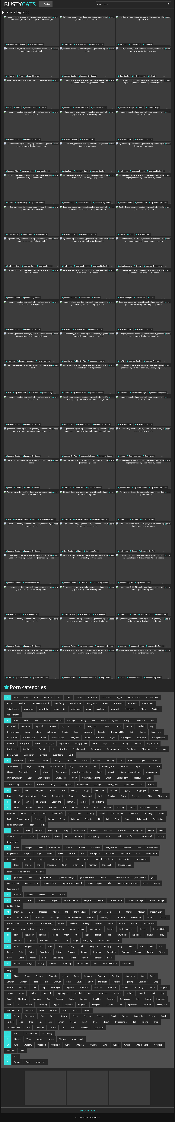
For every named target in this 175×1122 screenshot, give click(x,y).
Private (150, 952)
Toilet (84, 1022)
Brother (78, 726)
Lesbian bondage (156, 900)
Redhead (53, 963)
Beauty (125, 743)
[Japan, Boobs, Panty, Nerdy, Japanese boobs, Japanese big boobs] (31, 474)
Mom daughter (27, 929)
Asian (36, 697)
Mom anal (30, 923)
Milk (118, 912)
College (27, 766)
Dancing (111, 796)
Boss (76, 732)
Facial (132, 807)
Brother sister (29, 737)
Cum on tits (24, 772)
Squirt (152, 976)
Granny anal (79, 830)
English (83, 802)
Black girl (50, 743)
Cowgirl (28, 784)
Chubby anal (151, 772)
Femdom (53, 807)
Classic (10, 772)
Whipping (55, 1045)
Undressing (47, 1033)
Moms (122, 923)
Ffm (64, 807)
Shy (162, 993)
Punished (97, 952)
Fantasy (127, 819)
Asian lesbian (13, 709)
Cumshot (124, 766)
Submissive (125, 999)
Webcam (28, 1045)
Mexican (163, 917)
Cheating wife (108, 766)
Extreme (71, 802)
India (39, 865)
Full (107, 819)
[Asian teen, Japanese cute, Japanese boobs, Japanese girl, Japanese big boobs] (87, 157)
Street (35, 981)
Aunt (68, 697)
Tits (40, 1022)
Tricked (10, 1022)
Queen (138, 266)
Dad (27, 790)
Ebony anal (57, 802)
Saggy (27, 976)
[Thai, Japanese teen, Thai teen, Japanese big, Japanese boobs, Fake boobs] (31, 379)
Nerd (109, 934)
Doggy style (137, 796)
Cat (141, 784)
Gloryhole (122, 830)
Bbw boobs (27, 234)
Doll (100, 796)
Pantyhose (123, 393)
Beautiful (101, 732)
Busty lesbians (57, 737)
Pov (50, 946)
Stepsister (84, 987)
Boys (105, 743)
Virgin (29, 1039)
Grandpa (94, 830)
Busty (20, 4)
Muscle (110, 929)
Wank (67, 1045)
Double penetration (27, 796)
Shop (156, 981)
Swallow (116, 981)
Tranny (125, 1016)
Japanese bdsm (30, 107)
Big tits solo (152, 743)
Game (151, 830)
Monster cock (95, 929)
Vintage (17, 1039)
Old (66, 940)
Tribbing (84, 1027)
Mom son (96, 912)
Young (17, 1062)
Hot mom (95, 847)
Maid (109, 912)
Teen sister (98, 1027)
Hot (82, 853)
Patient (152, 76)
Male (33, 519)
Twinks (164, 1016)
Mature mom (119, 917)
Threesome (29, 1016)
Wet (22, 1050)
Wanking (93, 1045)
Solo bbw (29, 1010)
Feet (86, 807)
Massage (43, 912)
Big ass (115, 720)
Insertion (40, 871)
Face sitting (67, 361)
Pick (81, 946)
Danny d (72, 796)
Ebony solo (41, 802)
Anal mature (147, 703)
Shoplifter (97, 999)
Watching (158, 1045)
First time (11, 813)
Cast (95, 766)
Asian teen (67, 171)
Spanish (141, 993)
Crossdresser (13, 766)
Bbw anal (141, 720)
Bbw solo (25, 726)
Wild (9, 678)
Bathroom (141, 737)
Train (31, 1022)
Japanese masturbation (16, 44)
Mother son (149, 923)
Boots (17, 107)
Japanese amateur (152, 361)
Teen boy (39, 1027)
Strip (43, 987)
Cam (158, 766)
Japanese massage (126, 107)
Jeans (145, 883)
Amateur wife (59, 709)
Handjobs (41, 859)
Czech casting (13, 784)
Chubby (56, 760)
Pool (142, 946)
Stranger (83, 999)
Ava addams (75, 703)
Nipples (55, 934)
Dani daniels (87, 796)
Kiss (52, 894)
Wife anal (80, 1045)
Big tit (121, 361)
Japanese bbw (41, 234)
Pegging (107, 946)
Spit (137, 999)
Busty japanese (139, 76)
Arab (26, 697)
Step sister (143, 981)
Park (44, 957)
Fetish (31, 824)
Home (49, 853)
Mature (56, 912)
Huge (39, 853)
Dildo (63, 790)
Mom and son (80, 912)
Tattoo (52, 1027)
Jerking (157, 883)
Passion (33, 957)
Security (28, 1004)
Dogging (126, 790)
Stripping (96, 1004)
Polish (110, 957)
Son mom (147, 1004)
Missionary (136, 917)
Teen (16, 1016)
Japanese (67, 107)
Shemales (112, 987)
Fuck (9, 819)
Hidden (82, 847)
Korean (17, 894)
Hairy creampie (125, 298)
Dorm (123, 796)
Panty (27, 488)
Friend (102, 813)
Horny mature (141, 859)
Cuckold (44, 760)
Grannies (78, 836)
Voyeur (40, 1039)
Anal (16, 697)
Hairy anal (11, 859)
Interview (92, 865)
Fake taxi (75, 819)
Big (151, 726)
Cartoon (154, 760)
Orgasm (31, 940)
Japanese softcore (87, 456)
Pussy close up (33, 76)
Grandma (108, 830)
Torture (152, 1016)
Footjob (107, 807)
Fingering (148, 813)
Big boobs (67, 44)
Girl (66, 836)
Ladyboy (55, 900)
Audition (155, 709)
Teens (75, 1016)
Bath (132, 732)
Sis (18, 1004)
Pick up (84, 952)
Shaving (117, 993)
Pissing (71, 946)
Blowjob (127, 720)
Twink (113, 1016)
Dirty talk (155, 790)
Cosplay (40, 784)
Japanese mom (45, 877)
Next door (136, 934)
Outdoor (18, 940)
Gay (28, 830)
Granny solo (137, 830)
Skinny (65, 976)
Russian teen (82, 963)
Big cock (65, 726)
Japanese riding (69, 646)
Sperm (148, 999)
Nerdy (36, 488)
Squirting (129, 981)
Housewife (125, 853)
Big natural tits (117, 732)
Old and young (104, 940)
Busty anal (25, 743)
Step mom (130, 976)
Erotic (131, 234)
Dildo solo (162, 796)
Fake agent (142, 819)
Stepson (109, 1004)
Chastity (111, 772)
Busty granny (81, 743)
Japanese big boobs (88, 76)
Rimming (67, 963)
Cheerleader (82, 784)
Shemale (53, 976)
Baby (43, 737)
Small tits (33, 993)
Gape (32, 836)
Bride (37, 743)
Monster (98, 923)
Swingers (23, 987)
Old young (87, 940)
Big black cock (79, 749)
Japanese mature (99, 107)
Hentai (40, 847)
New (87, 934)
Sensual (53, 1010)
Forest (62, 819)
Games (108, 836)
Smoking (116, 976)
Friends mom (23, 819)
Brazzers (88, 732)
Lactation (148, 44)
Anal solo (23, 703)
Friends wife (57, 813)
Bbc (93, 720)
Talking (145, 1022)
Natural (42, 934)
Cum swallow (44, 777)
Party (59, 946)
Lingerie (87, 900)
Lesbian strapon (71, 900)
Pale (21, 952)
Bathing (43, 755)
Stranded (98, 987)
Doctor (52, 790)
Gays (57, 836)
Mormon (11, 929)
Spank (9, 999)
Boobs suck (85, 298)
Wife (16, 1045)
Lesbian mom (116, 900)
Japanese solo (28, 266)
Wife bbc (11, 1050)
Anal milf (115, 709)
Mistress (91, 917)
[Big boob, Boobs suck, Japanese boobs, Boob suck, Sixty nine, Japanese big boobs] (87, 474)
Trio (28, 1027)
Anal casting (130, 709)
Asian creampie (125, 266)
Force (23, 813)
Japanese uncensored (72, 883)
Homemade (54, 847)
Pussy (119, 946)
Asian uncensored (41, 703)
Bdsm (26, 720)
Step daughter (13, 1010)
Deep (44, 796)
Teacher (87, 1016)
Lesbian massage (135, 900)
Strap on (69, 1004)
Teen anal (101, 1016)
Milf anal (150, 917)
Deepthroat (99, 790)
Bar (114, 743)
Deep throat (57, 796)
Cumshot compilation (81, 772)
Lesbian (17, 900)
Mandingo (54, 917)
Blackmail (11, 726)
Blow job (146, 749)
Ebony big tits (98, 802)
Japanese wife (13, 883)
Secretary (102, 976)
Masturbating (46, 923)
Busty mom (12, 737)
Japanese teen (20, 393)
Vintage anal (77, 1039)
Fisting (17, 807)
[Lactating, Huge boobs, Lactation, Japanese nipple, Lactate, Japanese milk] (143, 31)
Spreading (132, 1004)
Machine (73, 923)
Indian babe (107, 865)
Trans (52, 1016)
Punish (21, 957)
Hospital (27, 853)
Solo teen (160, 999)
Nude (77, 934)
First (34, 813)
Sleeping (39, 976)
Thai (9, 393)
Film (117, 819)
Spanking (88, 976)
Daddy (74, 790)
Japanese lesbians (31, 583)
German (39, 830)
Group (65, 830)
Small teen (103, 993)
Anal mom (28, 709)
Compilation (71, 760)
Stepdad (59, 999)
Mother (141, 912)
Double (113, 790)
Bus (36, 720)
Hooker (72, 853)
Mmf (9, 917)
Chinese (96, 760)
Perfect (85, 957)
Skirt (120, 1004)
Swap (152, 987)
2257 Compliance (81, 1118)
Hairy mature (111, 847)
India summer (24, 871)
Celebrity (10, 76)
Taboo (64, 1016)
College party (122, 777)
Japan (9, 488)
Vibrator (62, 1039)
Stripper (55, 1004)
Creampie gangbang (91, 777)
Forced (29, 807)
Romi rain (126, 963)
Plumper (125, 952)
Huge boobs (135, 44)
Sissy (90, 981)
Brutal (27, 732)
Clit (36, 772)
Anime (79, 697)
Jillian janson (140, 877)
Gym (161, 830)
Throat (43, 107)
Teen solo (138, 1016)
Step (143, 976)
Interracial (51, 865)
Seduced (47, 993)
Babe (94, 743)
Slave (9, 107)
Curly (74, 777)
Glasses (10, 836)
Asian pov (84, 583)
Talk (63, 1027)
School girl (139, 987)
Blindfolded (28, 749)
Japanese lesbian (81, 107)
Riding (41, 963)
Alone (143, 709)
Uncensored (31, 1033)
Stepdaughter (62, 993)
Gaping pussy (93, 836)
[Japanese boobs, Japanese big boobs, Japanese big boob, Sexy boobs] (87, 62)
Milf (66, 912)
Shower (57, 981)
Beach (59, 720)
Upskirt (17, 1033)
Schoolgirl (55, 987)
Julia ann (104, 877)
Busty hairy (156, 732)
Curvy (70, 766)
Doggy (86, 790)
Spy (34, 987)
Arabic (105, 703)
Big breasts (64, 743)
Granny (17, 830)
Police (31, 952)
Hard (138, 853)
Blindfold (100, 737)
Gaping (161, 836)
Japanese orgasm (36, 44)
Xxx (15, 1056)
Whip (105, 1045)
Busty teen (92, 726)
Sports (75, 1010)
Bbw (16, 720)
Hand (67, 859)
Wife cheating (142, 1045)
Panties (131, 946)
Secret (87, 1010)
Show (21, 993)
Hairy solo (55, 859)
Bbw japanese (12, 234)
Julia (109, 883)
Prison (121, 678)
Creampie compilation (131, 772)
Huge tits (69, 847)
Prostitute (111, 952)
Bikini (118, 726)
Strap (64, 1010)
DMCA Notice (95, 1118)
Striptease (37, 999)
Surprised (82, 1004)
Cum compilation (14, 777)
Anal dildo (43, 709)
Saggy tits (69, 987)
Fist (157, 807)
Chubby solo (61, 777)
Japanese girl (141, 202)
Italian (64, 865)
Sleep (76, 976)
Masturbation (156, 912)
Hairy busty (124, 859)
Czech (85, 760)
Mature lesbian (13, 923)
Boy (152, 720)
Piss (41, 946)
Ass (59, 697)
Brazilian (138, 743)
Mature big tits (159, 929)
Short (41, 1010)
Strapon (10, 981)
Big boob (67, 488)
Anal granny (92, 703)
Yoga (28, 1062)
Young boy (40, 1062)
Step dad (78, 993)
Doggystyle (141, 790)
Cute (148, 766)
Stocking (111, 999)
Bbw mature (12, 755)
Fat (69, 813)
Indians (28, 865)
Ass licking (101, 709)
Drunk (17, 790)
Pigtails (162, 952)
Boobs (140, 107)
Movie (61, 923)
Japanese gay (26, 171)
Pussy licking (45, 952)
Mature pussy (58, 929)
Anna (88, 709)
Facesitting (145, 807)
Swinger (23, 981)
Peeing (10, 952)
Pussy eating (57, 957)
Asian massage (153, 107)
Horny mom (151, 853)
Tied (21, 1022)
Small (68, 981)
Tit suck (97, 298)
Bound (87, 737)
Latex (29, 900)
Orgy (75, 940)
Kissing (42, 894)
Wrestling (41, 1045)
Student (125, 987)
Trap (156, 1022)
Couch (151, 784)
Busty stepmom (114, 749)
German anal (12, 842)
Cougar (46, 772)
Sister (16, 976)
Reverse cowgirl (110, 963)
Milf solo (134, 923)
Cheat (108, 777)
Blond (38, 732)
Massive (144, 929)
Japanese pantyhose (158, 393)
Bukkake (106, 726)
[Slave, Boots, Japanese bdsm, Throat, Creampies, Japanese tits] (31, 94)
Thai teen (34, 393)
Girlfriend (131, 836)
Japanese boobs (96, 44)
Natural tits (122, 934)
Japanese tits (80, 44)
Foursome (133, 813)
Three (20, 76)
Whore (127, 1045)
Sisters (10, 993)
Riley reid (11, 970)
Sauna (79, 981)
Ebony (17, 802)
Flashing (120, 807)
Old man (44, 940)
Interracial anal (124, 865)
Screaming (42, 1004)
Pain (161, 946)
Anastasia (118, 703)
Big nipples (126, 737)
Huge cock (26, 859)
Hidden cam (152, 847)
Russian (17, 963)
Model (110, 923)
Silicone (134, 519)
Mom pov (18, 912)
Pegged (138, 952)
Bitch (71, 755)
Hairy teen (110, 853)
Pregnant (29, 946)
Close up (40, 766)
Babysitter (51, 732)
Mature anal (22, 917)
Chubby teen (61, 772)
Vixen (51, 1039)
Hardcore (127, 847)
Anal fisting (59, 703)
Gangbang (52, 830)
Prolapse (71, 952)
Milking (86, 923)
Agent (119, 697)
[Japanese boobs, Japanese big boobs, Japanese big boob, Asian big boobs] (31, 126)
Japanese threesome (153, 266)
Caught (142, 760)
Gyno (22, 836)
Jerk (153, 877)
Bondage (71, 720)
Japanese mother (14, 583)
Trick (73, 1027)
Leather (100, 900)
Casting (31, 760)
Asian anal (106, 697)
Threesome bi (121, 1022)
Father (51, 819)
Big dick (63, 749)
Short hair (22, 999)
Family (40, 807)
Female (161, 813)
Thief (95, 1022)
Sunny (90, 993)
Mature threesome (73, 917)
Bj (53, 749)
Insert (9, 871)
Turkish (61, 1022)
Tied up (73, 1022)
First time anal (117, 813)
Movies (43, 929)
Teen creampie (13, 1027)
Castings (97, 784)
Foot (96, 807)
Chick (151, 298)
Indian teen (78, 865)
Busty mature (13, 732)
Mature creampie (127, 929)
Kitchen (29, 894)
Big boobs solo (13, 266)
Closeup (137, 777)
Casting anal (66, 784)
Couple (137, 766)
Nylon (66, 934)
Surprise (163, 987)
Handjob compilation (104, 859)
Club (149, 777)
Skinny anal (162, 1004)
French (75, 807)
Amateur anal (134, 697)
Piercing (72, 957)
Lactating (122, 44)
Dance (10, 796)
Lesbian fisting (13, 906)
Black (103, 720)
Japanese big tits (70, 298)
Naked (150, 934)
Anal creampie (152, 697)
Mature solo (38, 917)
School (10, 987)
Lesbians (41, 900)
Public (16, 946)
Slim (9, 1004)
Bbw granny (29, 755)
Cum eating (129, 784)
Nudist (98, 934)
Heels (60, 853)
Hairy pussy (95, 853)
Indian (17, 865)
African (10, 703)
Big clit (113, 737)
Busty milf (74, 737)
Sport (71, 999)
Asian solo (123, 519)
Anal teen (132, 703)
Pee (152, 946)
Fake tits (88, 819)
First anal (38, 819)
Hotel (139, 847)
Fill (99, 819)
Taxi (50, 1022)
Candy (100, 772)
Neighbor (29, 934)
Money (129, 912)
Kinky (79, 551)
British (53, 726)
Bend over (131, 749)
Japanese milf (13, 889)
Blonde (65, 732)
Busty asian (149, 456)
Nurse (17, 934)
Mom (31, 912)
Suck (153, 993)
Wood (116, 1045)
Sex (48, 999)
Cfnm (130, 760)
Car (120, 760)
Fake (79, 813)
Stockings (102, 981)
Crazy (52, 784)
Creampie (11, 361)
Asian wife (92, 697)
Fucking (90, 813)
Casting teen (112, 784)
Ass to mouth (13, 714)
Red (95, 963)
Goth (119, 836)
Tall (134, 1022)
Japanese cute (81, 171)
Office (56, 940)
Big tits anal (12, 749)
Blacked (141, 726)
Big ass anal (161, 749)
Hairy (16, 847)
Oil (118, 940)
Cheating (110, 760)
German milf (146, 836)
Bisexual (10, 743)
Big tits (47, 720)
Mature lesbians (77, 929)
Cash (30, 777)
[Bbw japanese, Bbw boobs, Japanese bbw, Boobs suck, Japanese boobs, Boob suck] (31, 221)
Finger (42, 824)
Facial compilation (15, 824)
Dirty (150, 796)
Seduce (129, 993)
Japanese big (21, 202)
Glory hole (44, 836)
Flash (44, 813)
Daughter (39, 790)
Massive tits (140, 298)
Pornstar (97, 957)
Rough (30, 963)
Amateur (48, 697)
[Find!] (168, 4)
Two (9, 519)
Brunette (43, 749)
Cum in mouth (56, 766)
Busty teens (58, 755)
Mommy (104, 917)
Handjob (28, 847)
